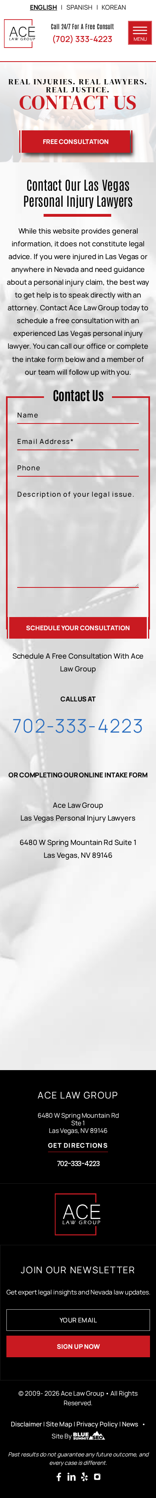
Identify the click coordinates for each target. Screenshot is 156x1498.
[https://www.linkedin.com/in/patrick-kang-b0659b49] (71, 1476)
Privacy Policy (97, 1424)
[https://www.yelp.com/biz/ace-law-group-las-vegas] (84, 1476)
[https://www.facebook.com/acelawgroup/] (58, 1476)
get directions (78, 1146)
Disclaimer (26, 1424)
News (130, 1424)
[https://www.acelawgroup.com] (20, 33)
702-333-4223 (78, 725)
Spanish (79, 7)
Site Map (59, 1424)
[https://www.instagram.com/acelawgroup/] (97, 1476)
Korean (114, 7)
